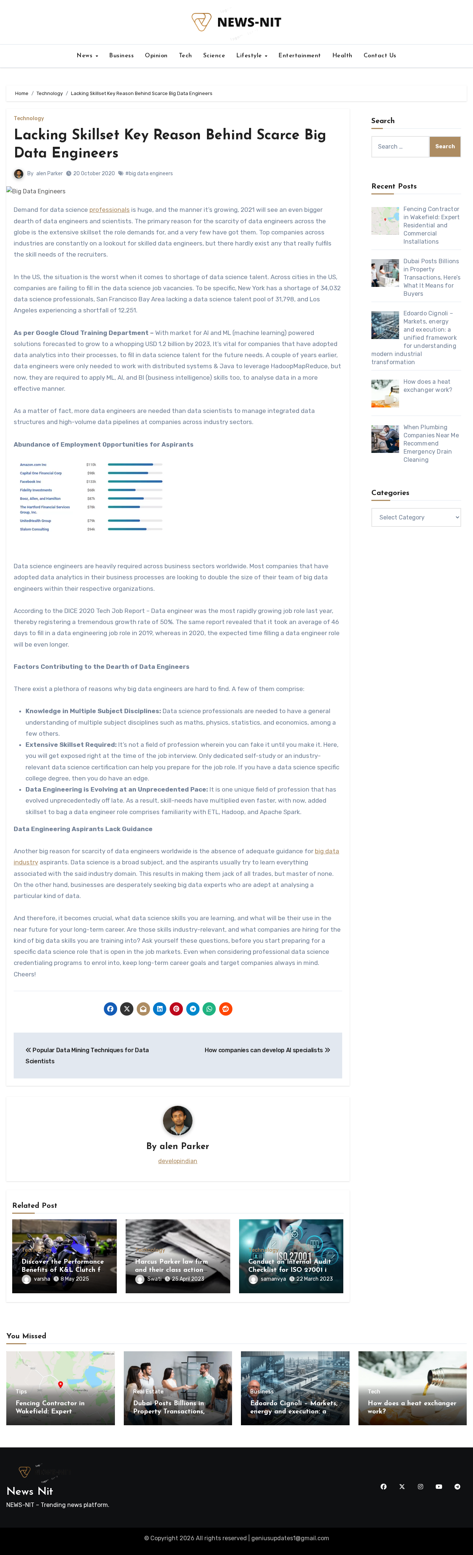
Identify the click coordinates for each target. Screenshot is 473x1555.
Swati (154, 1279)
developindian (177, 1161)
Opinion (156, 56)
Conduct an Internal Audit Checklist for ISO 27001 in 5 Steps (289, 1270)
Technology (29, 118)
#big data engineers (149, 173)
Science (214, 56)
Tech (185, 56)
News (85, 56)
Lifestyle (250, 56)
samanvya (273, 1279)
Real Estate (148, 1392)
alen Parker (49, 173)
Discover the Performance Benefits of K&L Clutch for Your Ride (64, 1270)
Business (121, 56)
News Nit (29, 1492)
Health (342, 56)
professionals (109, 209)
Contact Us (380, 56)
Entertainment (299, 56)
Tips (21, 1392)
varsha (42, 1279)
